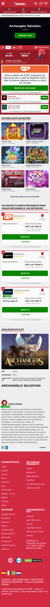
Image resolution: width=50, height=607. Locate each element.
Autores (29, 524)
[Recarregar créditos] (8, 47)
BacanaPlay (41, 378)
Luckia (20, 380)
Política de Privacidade (12, 581)
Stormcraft (5, 537)
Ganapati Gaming (8, 514)
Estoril (3, 505)
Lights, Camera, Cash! (34, 141)
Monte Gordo (6, 490)
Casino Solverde (30, 378)
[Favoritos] (46, 3)
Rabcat (4, 526)
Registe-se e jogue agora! (25, 88)
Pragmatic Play (7, 530)
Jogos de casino (9, 12)
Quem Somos (37, 579)
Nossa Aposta (36, 380)
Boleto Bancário (32, 476)
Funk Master (31, 189)
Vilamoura (5, 482)
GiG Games (5, 518)
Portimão (4, 501)
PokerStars (16, 378)
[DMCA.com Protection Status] (33, 560)
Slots (23, 12)
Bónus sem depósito (39, 12)
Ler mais (42, 447)
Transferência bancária (35, 484)
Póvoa (3, 478)
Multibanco (30, 472)
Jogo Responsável (33, 528)
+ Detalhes (25, 242)
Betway (15, 380)
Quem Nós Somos (33, 520)
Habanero (5, 522)
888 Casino (27, 380)
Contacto (30, 516)
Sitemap (29, 535)
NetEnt (26, 29)
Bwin (22, 378)
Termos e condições (34, 581)
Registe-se (25, 237)
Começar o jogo (25, 35)
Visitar (44, 98)
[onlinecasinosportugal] (19, 3)
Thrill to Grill (6, 141)
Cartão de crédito (33, 488)
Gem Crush (5, 165)
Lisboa (4, 467)
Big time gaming (7, 533)
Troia (3, 486)
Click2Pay (30, 480)
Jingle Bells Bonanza (34, 165)
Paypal (29, 468)
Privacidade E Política (35, 532)
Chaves (4, 474)
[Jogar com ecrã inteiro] (3, 47)
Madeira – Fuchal (8, 494)
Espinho (4, 497)
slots (21, 15)
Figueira (4, 470)
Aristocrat (5, 549)
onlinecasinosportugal (9, 15)
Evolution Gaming (8, 545)
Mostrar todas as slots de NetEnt (25, 197)
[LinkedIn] (6, 447)
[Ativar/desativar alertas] (36, 3)
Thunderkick (6, 541)
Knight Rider (6, 189)
